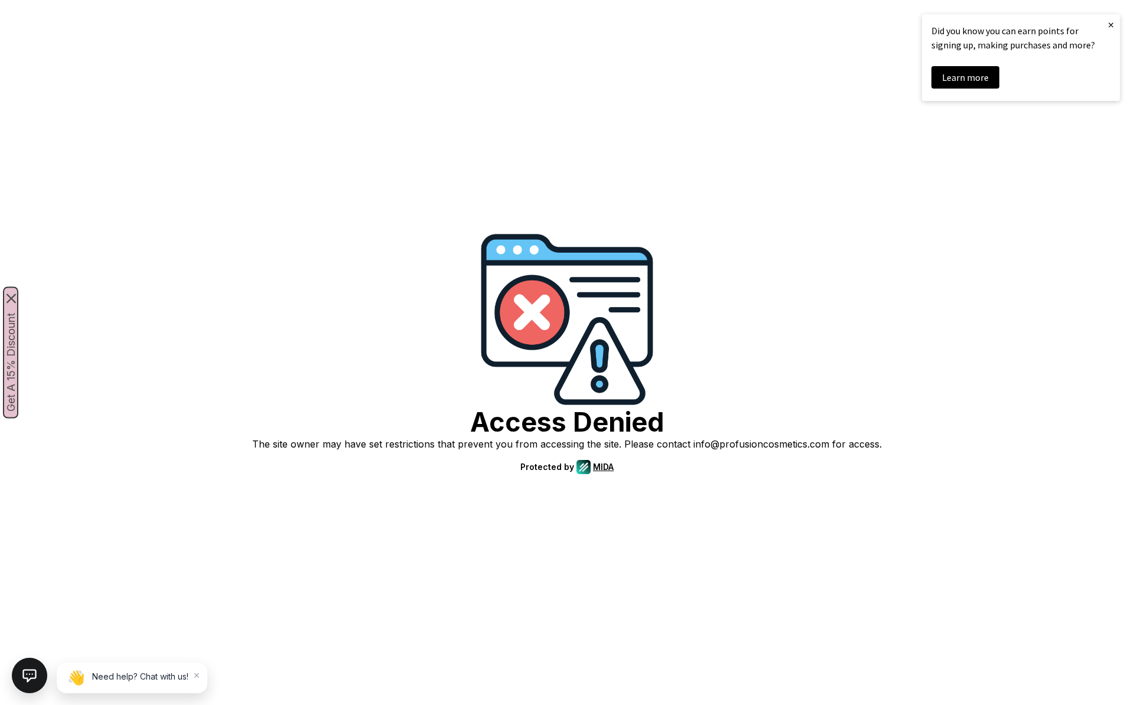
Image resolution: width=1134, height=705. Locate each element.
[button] (29, 675)
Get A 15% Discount (11, 362)
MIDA (603, 467)
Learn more (965, 77)
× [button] (1111, 24)
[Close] (11, 298)
